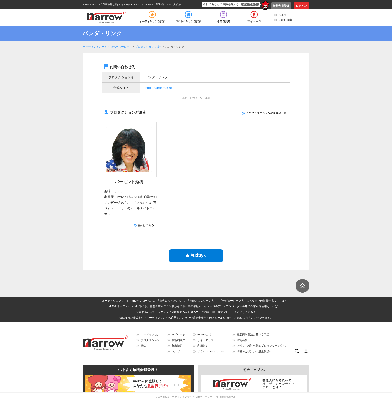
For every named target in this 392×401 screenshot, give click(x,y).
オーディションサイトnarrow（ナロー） (192, 396)
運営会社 (242, 340)
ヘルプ (282, 15)
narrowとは (204, 334)
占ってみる (250, 4)
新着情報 (177, 345)
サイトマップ (205, 340)
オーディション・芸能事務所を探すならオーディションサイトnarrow (118, 4)
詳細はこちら (145, 225)
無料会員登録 (281, 5)
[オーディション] (152, 17)
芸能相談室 (285, 20)
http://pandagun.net (159, 87)
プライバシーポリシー (211, 351)
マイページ (178, 334)
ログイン (301, 5)
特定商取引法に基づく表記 (253, 334)
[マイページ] (254, 17)
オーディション (150, 334)
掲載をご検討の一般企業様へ (254, 351)
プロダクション (150, 340)
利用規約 (202, 345)
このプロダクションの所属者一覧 (266, 113)
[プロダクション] (188, 17)
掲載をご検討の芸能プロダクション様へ (261, 345)
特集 (143, 345)
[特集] (223, 17)
